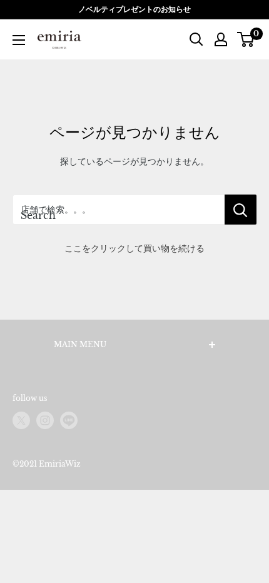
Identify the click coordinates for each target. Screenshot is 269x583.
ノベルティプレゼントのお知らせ (134, 9)
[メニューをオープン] (19, 40)
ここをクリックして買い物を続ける (134, 248)
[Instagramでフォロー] (45, 420)
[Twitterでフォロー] (21, 420)
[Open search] (196, 39)
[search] (119, 210)
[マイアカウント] (221, 39)
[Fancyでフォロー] (69, 420)
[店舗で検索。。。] (240, 210)
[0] (246, 39)
